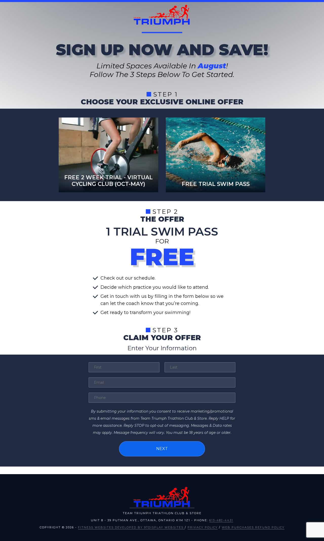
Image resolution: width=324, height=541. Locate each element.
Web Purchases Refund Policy (253, 527)
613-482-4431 (221, 520)
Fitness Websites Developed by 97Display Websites (131, 527)
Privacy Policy (203, 527)
